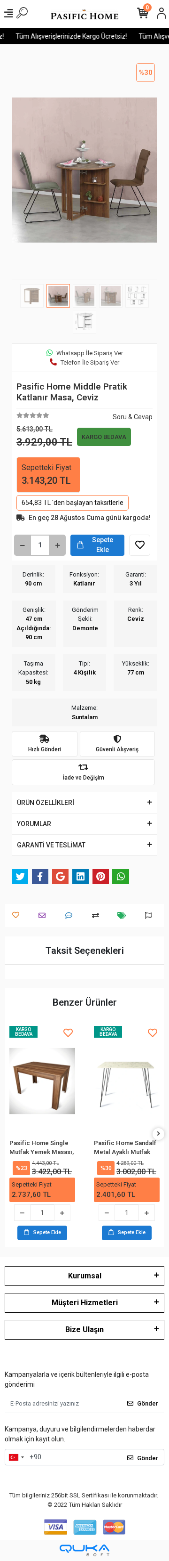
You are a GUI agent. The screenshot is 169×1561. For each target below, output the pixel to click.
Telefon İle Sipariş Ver (90, 362)
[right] (159, 1134)
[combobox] (16, 1457)
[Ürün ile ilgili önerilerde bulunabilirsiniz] (151, 915)
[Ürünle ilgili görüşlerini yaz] (71, 915)
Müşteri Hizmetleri (85, 1302)
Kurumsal (84, 1275)
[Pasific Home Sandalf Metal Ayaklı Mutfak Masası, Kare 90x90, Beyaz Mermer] (62, 1081)
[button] (23, 170)
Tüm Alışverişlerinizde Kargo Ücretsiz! (66, 36)
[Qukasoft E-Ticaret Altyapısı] (84, 1550)
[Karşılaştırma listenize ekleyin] (98, 915)
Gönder (147, 1403)
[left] (11, 1134)
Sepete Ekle (102, 544)
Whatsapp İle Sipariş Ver (89, 353)
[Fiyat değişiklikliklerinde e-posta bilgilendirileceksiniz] (124, 915)
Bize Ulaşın (84, 1329)
